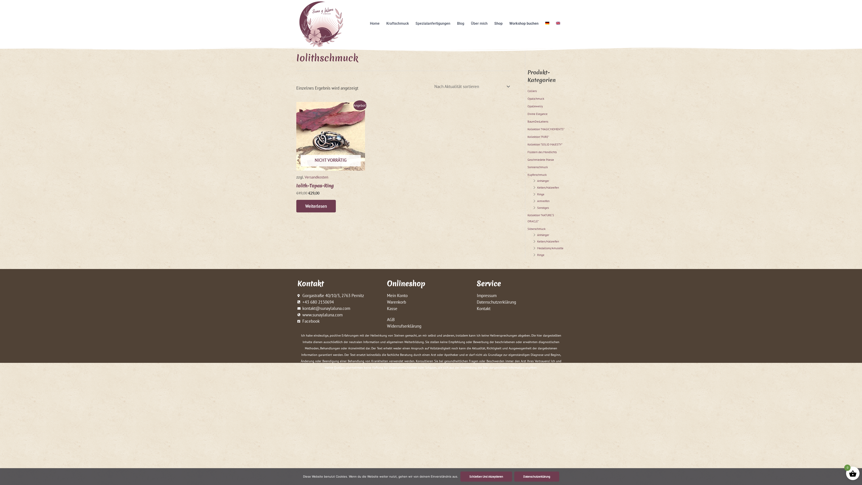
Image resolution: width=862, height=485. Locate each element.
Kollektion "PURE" (538, 137)
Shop (498, 23)
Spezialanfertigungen (433, 23)
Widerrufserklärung (404, 326)
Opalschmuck (536, 99)
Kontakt (483, 308)
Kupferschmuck (537, 175)
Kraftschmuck (397, 23)
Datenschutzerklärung (496, 302)
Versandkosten (316, 177)
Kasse (392, 308)
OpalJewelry (535, 106)
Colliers (532, 91)
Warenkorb (396, 302)
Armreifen (543, 201)
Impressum (487, 295)
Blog (460, 23)
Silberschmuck (536, 229)
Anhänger (543, 181)
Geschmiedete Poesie (541, 160)
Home (375, 23)
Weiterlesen (316, 206)
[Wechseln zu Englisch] (558, 23)
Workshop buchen (524, 23)
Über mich (479, 23)
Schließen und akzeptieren (486, 476)
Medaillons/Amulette (550, 248)
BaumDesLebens (538, 121)
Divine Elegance (538, 114)
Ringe (540, 194)
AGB (391, 319)
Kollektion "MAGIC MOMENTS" (546, 129)
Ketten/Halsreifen (548, 187)
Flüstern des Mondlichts (542, 152)
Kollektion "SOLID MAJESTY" (545, 144)
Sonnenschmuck (538, 167)
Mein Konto (397, 295)
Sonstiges (543, 208)
